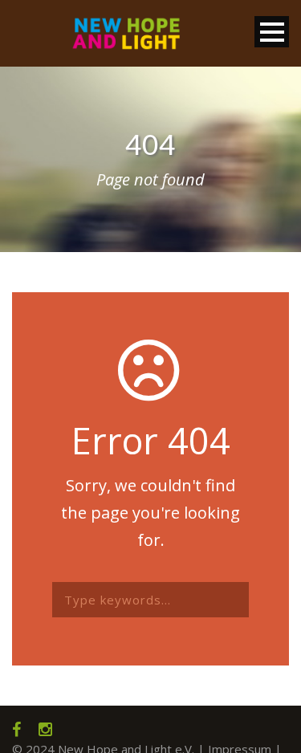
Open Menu (271, 31)
